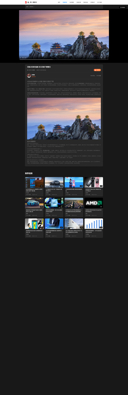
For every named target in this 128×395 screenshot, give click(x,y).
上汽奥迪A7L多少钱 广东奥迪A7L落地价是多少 (54, 190)
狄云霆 (67, 234)
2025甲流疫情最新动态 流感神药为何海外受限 (54, 231)
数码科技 (86, 2)
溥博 (27, 213)
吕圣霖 (27, 234)
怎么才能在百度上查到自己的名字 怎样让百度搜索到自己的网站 (74, 231)
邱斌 (66, 213)
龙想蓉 (47, 192)
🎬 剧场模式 (122, 7)
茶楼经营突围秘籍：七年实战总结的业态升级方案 (94, 231)
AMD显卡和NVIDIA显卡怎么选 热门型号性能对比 (94, 210)
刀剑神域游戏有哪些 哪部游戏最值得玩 (74, 190)
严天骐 (27, 192)
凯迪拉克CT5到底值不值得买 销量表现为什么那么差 (34, 210)
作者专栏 (65, 2)
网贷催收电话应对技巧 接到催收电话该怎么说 (34, 231)
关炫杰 (87, 192)
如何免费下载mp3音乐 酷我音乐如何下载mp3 (93, 190)
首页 (59, 2)
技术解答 (72, 2)
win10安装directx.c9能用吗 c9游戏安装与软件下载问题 (34, 190)
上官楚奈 (87, 234)
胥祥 (47, 234)
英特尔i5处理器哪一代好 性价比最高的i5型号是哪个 (54, 210)
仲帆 (86, 213)
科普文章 (79, 2)
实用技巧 (92, 2)
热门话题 (99, 2)
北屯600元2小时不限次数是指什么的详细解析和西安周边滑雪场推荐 (73, 210)
